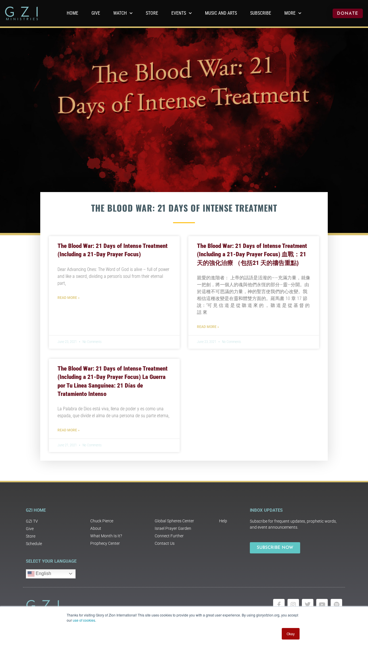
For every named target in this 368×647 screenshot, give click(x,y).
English (42, 573)
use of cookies (84, 620)
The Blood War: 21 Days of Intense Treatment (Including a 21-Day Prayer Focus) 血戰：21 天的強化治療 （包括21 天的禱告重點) (252, 254)
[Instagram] (293, 604)
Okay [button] (291, 633)
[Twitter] (307, 604)
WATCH (120, 13)
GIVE (95, 13)
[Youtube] (322, 604)
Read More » (68, 298)
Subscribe (260, 13)
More (290, 13)
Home (72, 13)
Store (152, 13)
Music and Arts (221, 13)
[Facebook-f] (279, 604)
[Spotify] (336, 604)
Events (178, 13)
